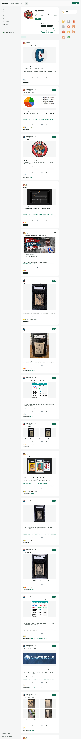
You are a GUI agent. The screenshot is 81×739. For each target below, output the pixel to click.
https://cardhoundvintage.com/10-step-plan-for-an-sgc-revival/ (35, 483)
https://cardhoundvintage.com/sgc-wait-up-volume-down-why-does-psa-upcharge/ (39, 408)
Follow (38, 18)
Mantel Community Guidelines (7, 736)
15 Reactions (28, 491)
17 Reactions (28, 319)
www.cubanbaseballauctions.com (29, 263)
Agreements (4, 733)
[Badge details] (63, 21)
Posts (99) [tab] (24, 37)
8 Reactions (28, 270)
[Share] (44, 19)
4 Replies (35, 319)
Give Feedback (5, 734)
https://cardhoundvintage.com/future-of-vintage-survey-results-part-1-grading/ (38, 119)
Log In (67, 3)
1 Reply (34, 127)
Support (9, 733)
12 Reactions (28, 127)
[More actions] (47, 19)
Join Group (54, 89)
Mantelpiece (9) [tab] (32, 37)
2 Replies (35, 491)
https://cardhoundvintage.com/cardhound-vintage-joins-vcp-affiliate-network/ (38, 214)
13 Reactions (28, 222)
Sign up (75, 3)
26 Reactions (28, 636)
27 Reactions (28, 368)
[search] (26, 3)
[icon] (32, 77)
